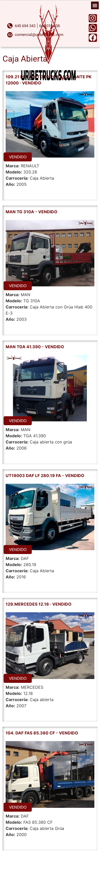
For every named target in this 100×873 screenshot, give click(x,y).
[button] (95, 5)
